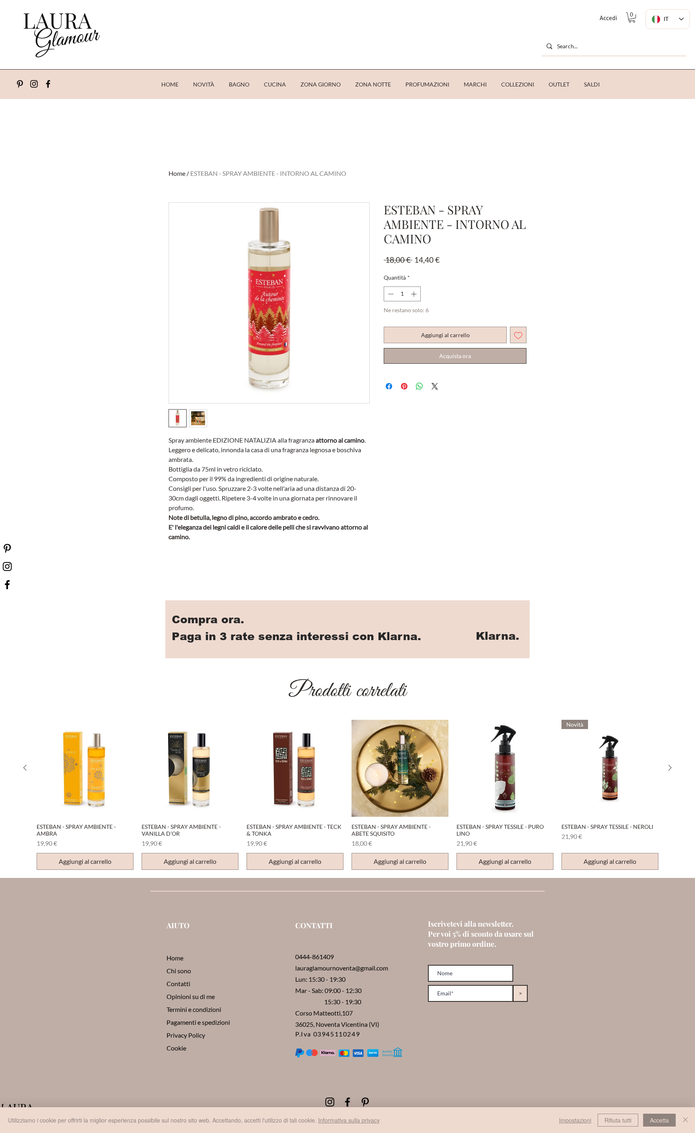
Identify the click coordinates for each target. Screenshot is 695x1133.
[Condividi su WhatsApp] (419, 386)
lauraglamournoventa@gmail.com (341, 968)
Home (177, 173)
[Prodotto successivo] (670, 767)
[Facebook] (48, 84)
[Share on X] (435, 386)
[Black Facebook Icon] (347, 1102)
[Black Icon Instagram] (34, 84)
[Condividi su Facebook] (389, 386)
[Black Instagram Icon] (330, 1102)
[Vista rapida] (85, 768)
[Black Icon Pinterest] (20, 84)
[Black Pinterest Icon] (365, 1102)
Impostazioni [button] (575, 1120)
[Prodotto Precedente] (25, 767)
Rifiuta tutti (618, 1120)
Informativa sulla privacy (349, 1120)
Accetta (659, 1120)
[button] (632, 17)
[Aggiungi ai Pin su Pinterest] (404, 386)
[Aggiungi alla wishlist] (518, 335)
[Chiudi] (685, 1120)
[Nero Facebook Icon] (7, 585)
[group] (347, 794)
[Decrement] (390, 294)
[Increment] (414, 294)
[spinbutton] (402, 294)
